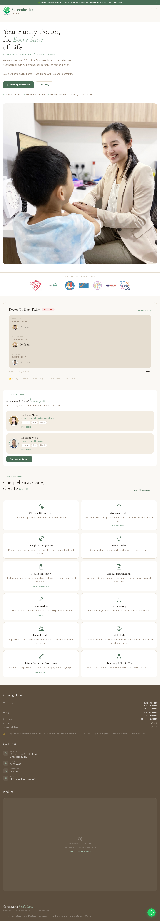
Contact (89, 916)
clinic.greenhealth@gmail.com (25, 779)
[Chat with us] (152, 912)
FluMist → (41, 615)
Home (6, 916)
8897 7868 (15, 771)
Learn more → (41, 672)
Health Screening (58, 916)
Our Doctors (30, 916)
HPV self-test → (119, 525)
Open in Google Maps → (80, 851)
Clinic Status (76, 916)
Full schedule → (144, 310)
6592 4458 (15, 764)
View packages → (41, 586)
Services (43, 916)
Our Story (16, 916)
